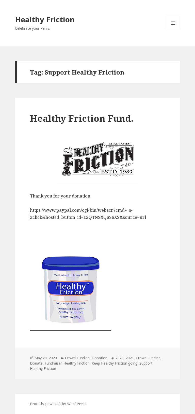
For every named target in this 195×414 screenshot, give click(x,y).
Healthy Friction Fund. (82, 118)
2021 (130, 357)
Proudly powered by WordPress (58, 403)
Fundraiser (53, 363)
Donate (36, 363)
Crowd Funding (77, 357)
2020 (120, 357)
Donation (99, 357)
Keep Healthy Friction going (114, 363)
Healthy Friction (45, 19)
